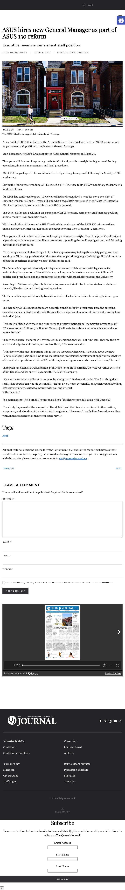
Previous (9, 468)
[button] (121, 20)
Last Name (62, 866)
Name (6, 542)
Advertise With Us (13, 741)
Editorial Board (73, 747)
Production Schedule (76, 769)
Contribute (9, 747)
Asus (5, 435)
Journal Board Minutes (77, 764)
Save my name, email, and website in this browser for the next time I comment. (59, 583)
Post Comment (15, 591)
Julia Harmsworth (15, 53)
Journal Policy (11, 764)
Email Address (62, 843)
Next (118, 468)
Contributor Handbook (16, 753)
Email (7, 555)
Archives (69, 753)
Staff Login (9, 781)
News (60, 53)
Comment (8, 499)
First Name (62, 854)
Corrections (71, 741)
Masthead (8, 769)
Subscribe (69, 775)
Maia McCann (24, 130)
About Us (69, 781)
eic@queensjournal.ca (73, 458)
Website (7, 569)
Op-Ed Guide (10, 775)
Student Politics (77, 53)
